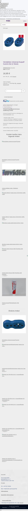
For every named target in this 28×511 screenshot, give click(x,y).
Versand (14, 76)
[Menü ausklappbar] (2, 21)
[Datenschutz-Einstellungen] (0, 1)
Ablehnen (3, 7)
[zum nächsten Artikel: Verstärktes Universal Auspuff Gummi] (9, 28)
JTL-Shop (8, 507)
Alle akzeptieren (4, 3)
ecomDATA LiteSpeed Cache (20, 507)
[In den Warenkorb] (4, 33)
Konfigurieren (4, 5)
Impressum (2, 18)
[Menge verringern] (4, 90)
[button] (20, 21)
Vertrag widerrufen (6, 500)
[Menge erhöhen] (22, 93)
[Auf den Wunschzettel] (22, 36)
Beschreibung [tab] (7, 107)
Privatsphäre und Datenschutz (13, 18)
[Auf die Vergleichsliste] (20, 36)
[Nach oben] (0, 510)
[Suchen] (26, 24)
